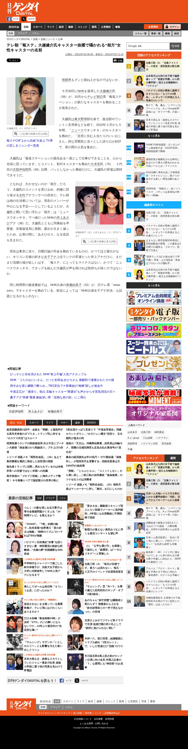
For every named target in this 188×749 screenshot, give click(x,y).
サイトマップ (63, 713)
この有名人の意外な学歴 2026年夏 (39, 559)
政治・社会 (16, 422)
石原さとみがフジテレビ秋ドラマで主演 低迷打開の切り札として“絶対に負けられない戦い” (104, 624)
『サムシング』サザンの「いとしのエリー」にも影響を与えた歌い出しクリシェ (43, 646)
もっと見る (154, 135)
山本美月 (132, 432)
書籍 (117, 26)
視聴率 (66, 80)
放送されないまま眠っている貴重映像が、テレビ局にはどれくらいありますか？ (43, 607)
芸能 (26, 26)
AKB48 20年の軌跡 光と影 (97, 541)
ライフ (50, 26)
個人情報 (77, 713)
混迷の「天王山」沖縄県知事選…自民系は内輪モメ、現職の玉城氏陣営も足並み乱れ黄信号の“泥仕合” (94, 447)
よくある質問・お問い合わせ (94, 723)
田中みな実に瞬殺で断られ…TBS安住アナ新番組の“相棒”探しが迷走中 (56, 385)
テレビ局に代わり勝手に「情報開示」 (41, 600)
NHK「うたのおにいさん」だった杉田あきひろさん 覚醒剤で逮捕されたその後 (62, 379)
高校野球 (132, 443)
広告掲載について (83, 719)
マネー (64, 422)
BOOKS (91, 422)
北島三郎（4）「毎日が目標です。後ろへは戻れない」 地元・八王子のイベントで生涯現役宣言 (104, 567)
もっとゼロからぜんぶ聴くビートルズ (41, 582)
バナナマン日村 (149, 443)
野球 (84, 119)
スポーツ (38, 26)
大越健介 (106, 91)
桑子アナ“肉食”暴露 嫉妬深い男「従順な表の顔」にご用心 (48, 397)
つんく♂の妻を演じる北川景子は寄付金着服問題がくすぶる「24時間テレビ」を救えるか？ (43, 511)
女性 (22, 195)
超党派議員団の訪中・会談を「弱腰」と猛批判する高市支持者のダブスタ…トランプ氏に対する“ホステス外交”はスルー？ (35, 434)
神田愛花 (159, 432)
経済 (61, 26)
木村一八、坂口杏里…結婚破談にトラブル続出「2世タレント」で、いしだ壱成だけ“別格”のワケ (104, 642)
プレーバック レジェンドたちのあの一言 (103, 560)
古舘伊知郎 (20, 169)
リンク (98, 713)
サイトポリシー (46, 713)
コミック (82, 26)
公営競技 (106, 26)
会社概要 (98, 719)
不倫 (130, 449)
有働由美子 (74, 285)
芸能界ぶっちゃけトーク (96, 525)
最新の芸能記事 (20, 498)
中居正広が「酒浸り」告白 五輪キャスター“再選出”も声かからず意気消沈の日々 (62, 391)
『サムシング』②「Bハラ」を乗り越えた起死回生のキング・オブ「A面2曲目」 (104, 590)
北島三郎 (146, 432)
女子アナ (50, 257)
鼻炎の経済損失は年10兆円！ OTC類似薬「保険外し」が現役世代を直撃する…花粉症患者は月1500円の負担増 (93, 461)
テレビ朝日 (95, 96)
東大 (77, 119)
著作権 (88, 713)
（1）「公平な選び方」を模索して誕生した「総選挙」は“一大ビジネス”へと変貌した (103, 549)
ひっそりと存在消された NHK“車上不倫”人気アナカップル (48, 374)
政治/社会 (14, 26)
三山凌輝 (147, 437)
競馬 (94, 26)
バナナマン (162, 437)
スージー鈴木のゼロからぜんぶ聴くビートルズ (104, 581)
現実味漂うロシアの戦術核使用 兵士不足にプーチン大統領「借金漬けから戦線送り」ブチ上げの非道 (35, 447)
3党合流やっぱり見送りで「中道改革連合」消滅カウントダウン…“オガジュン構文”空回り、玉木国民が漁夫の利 (94, 434)
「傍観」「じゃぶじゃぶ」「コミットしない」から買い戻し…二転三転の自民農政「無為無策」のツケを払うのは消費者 (94, 475)
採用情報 (109, 719)
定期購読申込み (112, 713)
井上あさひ (35, 411)
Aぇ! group (133, 437)
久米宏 (95, 164)
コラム (62, 498)
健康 (70, 26)
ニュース (77, 130)
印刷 (120, 60)
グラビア (50, 498)
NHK (81, 91)
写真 (144, 701)
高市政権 (166, 443)
